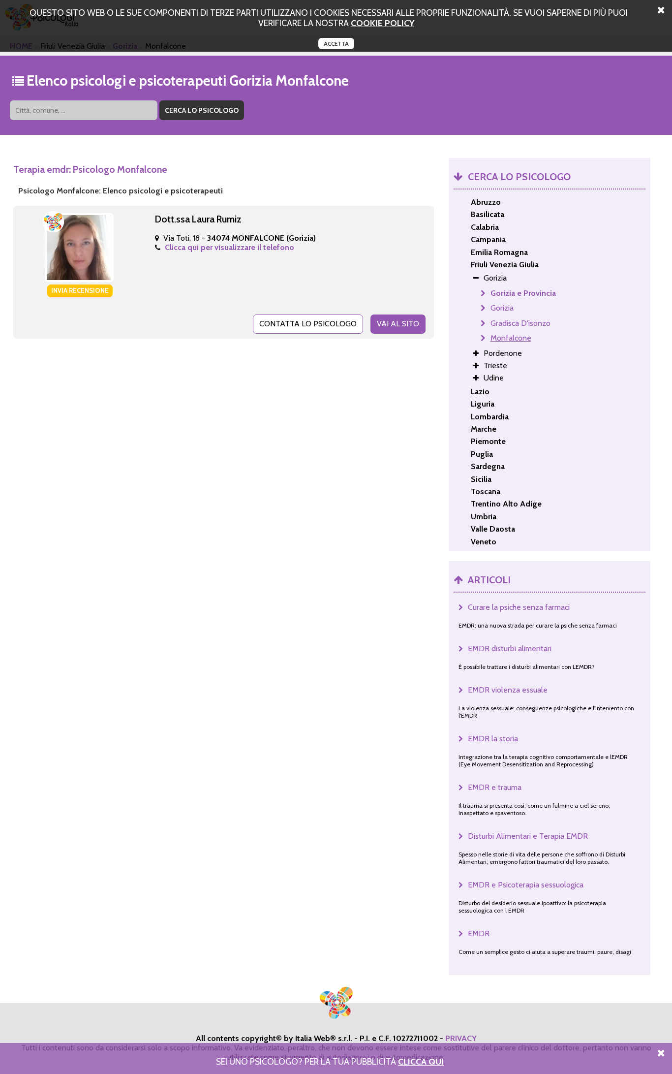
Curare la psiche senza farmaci (519, 607)
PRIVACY (461, 1038)
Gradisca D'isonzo (520, 323)
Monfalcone (510, 338)
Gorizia (502, 308)
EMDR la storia (493, 738)
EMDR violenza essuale (508, 690)
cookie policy (382, 23)
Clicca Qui (421, 1061)
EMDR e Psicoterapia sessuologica (525, 884)
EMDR (478, 933)
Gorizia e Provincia (523, 293)
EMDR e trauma (494, 787)
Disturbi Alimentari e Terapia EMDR (528, 836)
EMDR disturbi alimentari (509, 648)
